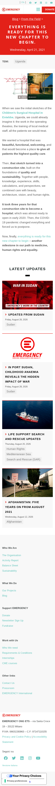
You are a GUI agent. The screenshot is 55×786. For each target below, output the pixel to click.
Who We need (10, 647)
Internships (8, 658)
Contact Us (8, 683)
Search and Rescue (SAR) (23, 459)
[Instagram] (46, 3)
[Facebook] (30, 3)
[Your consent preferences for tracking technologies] (15, 781)
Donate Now (49, 12)
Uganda (20, 61)
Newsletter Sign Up (12, 620)
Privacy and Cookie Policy (16, 736)
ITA (22, 2)
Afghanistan (14, 521)
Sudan (11, 324)
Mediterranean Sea (19, 454)
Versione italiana (9, 765)
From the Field (31, 19)
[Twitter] (35, 3)
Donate (6, 615)
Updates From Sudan (26, 314)
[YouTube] (51, 3)
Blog (15, 19)
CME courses (9, 663)
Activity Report (10, 560)
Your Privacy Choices (26, 776)
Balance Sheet (10, 565)
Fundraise (7, 625)
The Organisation (11, 555)
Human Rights (16, 448)
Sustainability (9, 570)
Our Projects (9, 590)
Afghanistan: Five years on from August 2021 (25, 507)
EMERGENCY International (17, 693)
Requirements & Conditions (17, 653)
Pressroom (8, 688)
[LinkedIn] (41, 3)
